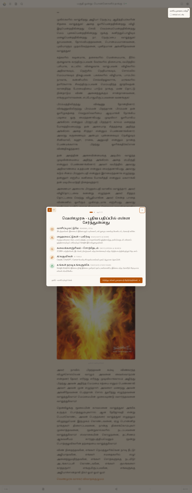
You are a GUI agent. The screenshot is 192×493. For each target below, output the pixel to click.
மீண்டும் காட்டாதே (178, 15)
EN (54, 210)
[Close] (142, 210)
